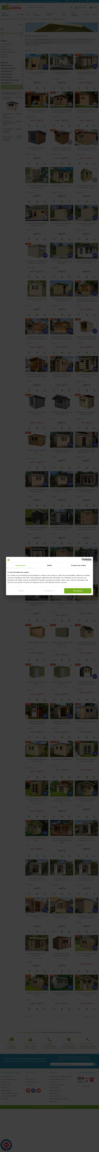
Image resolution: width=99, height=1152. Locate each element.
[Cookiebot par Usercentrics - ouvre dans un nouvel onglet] (83, 559)
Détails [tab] (49, 565)
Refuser (21, 591)
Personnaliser (48, 591)
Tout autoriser (78, 591)
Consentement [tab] (20, 565)
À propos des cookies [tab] (78, 565)
